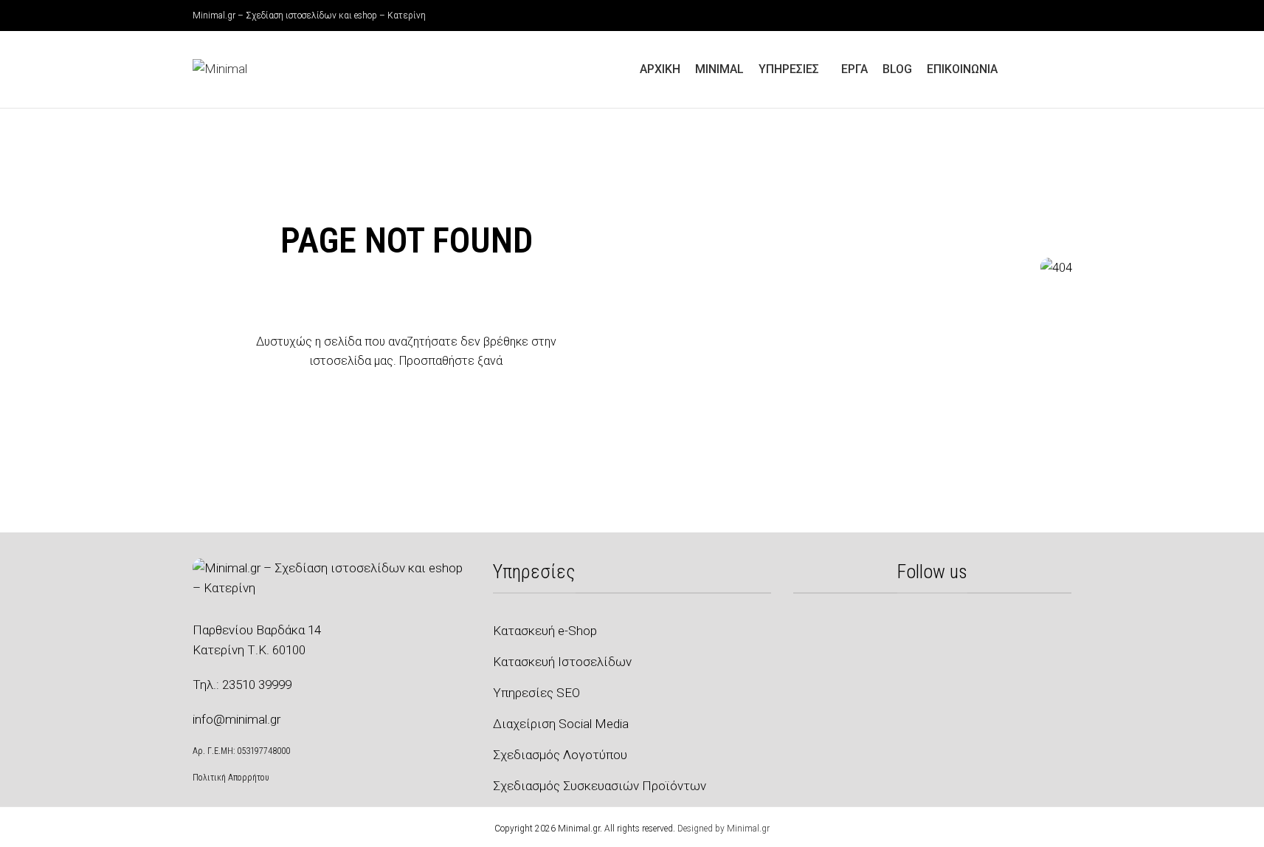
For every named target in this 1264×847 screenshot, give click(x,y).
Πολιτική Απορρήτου (231, 777)
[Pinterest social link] (1063, 16)
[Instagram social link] (1045, 16)
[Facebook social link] (1010, 16)
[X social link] (1028, 16)
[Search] (1066, 69)
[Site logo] (220, 68)
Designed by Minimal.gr (723, 828)
